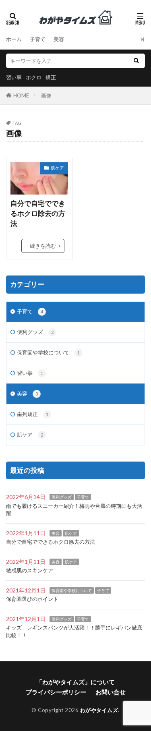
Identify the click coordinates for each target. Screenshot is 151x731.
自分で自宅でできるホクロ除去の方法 (37, 213)
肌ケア (57, 167)
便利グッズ (35, 332)
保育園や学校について (48, 352)
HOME (21, 95)
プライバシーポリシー (56, 692)
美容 (59, 39)
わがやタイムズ (99, 710)
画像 (46, 95)
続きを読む (43, 245)
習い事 (14, 77)
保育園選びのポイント (32, 599)
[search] (136, 61)
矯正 (51, 77)
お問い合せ (110, 692)
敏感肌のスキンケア (29, 570)
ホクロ (33, 77)
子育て (38, 39)
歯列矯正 (32, 414)
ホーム (14, 39)
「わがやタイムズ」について (75, 681)
